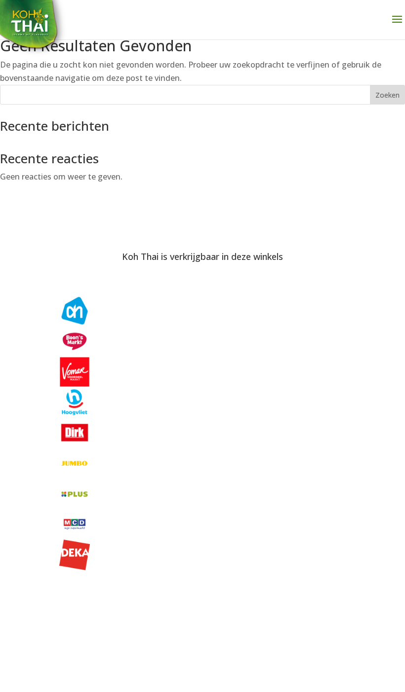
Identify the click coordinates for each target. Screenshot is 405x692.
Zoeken (387, 95)
